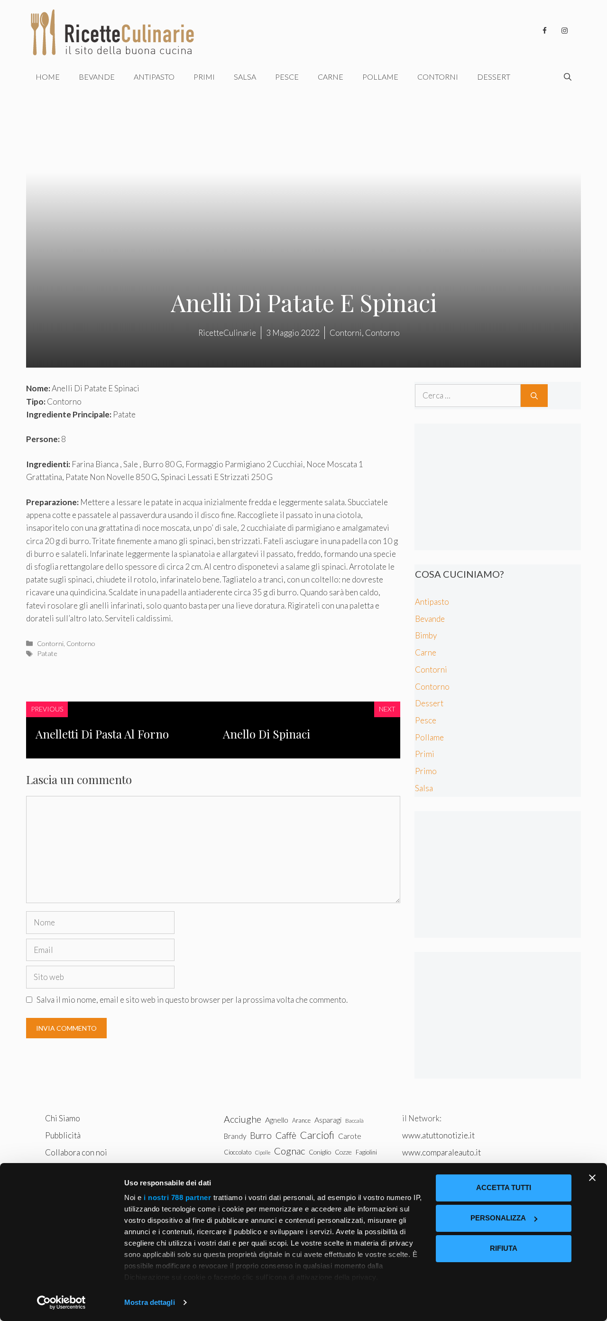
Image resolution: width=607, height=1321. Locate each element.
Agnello (276, 1119)
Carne (330, 76)
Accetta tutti (503, 1187)
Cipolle (262, 1152)
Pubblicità (63, 1135)
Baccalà (354, 1120)
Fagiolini (366, 1152)
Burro (261, 1135)
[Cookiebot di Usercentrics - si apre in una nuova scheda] (61, 1302)
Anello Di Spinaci (266, 733)
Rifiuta (503, 1248)
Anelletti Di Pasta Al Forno (102, 733)
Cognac (289, 1150)
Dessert (493, 76)
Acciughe (242, 1119)
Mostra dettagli (149, 1302)
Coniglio (320, 1152)
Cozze (343, 1152)
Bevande (97, 76)
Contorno (80, 643)
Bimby (426, 635)
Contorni (437, 76)
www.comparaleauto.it (441, 1152)
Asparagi (327, 1119)
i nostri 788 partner (177, 1197)
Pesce (287, 76)
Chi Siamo (62, 1118)
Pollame (380, 76)
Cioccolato (237, 1152)
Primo (426, 771)
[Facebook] (544, 31)
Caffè (286, 1135)
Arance (301, 1120)
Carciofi (317, 1135)
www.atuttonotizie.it (438, 1135)
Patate (47, 653)
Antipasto (154, 76)
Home (48, 76)
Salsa (245, 76)
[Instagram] (564, 31)
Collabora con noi (76, 1152)
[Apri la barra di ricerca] (567, 77)
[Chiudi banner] (592, 1177)
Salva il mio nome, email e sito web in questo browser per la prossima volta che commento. (192, 1000)
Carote (349, 1136)
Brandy (235, 1136)
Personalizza (498, 1218)
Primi (204, 76)
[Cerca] (534, 395)
